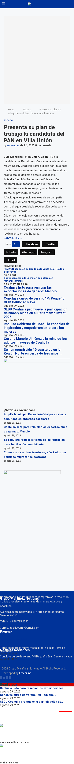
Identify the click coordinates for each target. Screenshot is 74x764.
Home (11, 109)
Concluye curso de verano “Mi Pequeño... (28, 695)
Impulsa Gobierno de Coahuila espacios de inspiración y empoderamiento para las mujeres (37, 327)
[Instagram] (7, 677)
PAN (6, 238)
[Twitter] (4, 677)
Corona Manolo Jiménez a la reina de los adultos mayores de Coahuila (35, 340)
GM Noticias (13, 145)
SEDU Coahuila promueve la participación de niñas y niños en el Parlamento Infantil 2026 (35, 313)
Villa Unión (15, 238)
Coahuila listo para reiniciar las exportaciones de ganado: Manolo (30, 289)
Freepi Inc (25, 673)
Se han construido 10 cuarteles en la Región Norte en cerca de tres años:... (33, 351)
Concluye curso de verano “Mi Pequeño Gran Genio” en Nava (34, 300)
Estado (27, 109)
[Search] (70, 4)
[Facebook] (1, 677)
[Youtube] (10, 677)
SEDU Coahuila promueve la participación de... (32, 701)
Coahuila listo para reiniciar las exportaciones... (33, 688)
